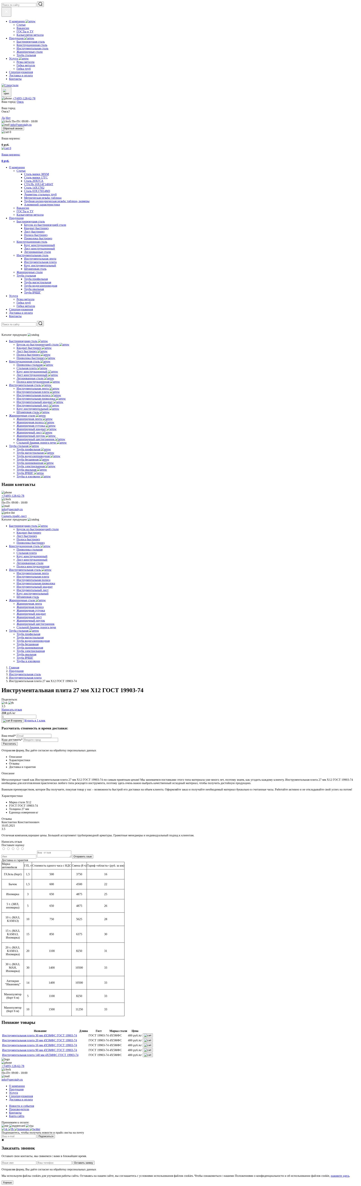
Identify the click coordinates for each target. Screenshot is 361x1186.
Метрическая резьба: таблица (42, 197)
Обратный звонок (13, 128)
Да (3, 118)
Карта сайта (16, 1116)
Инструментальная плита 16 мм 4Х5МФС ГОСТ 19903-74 (39, 1045)
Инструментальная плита (40, 262)
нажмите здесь (340, 1175)
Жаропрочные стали (30, 272)
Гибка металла (26, 306)
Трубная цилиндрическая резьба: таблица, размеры (56, 201)
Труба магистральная (37, 282)
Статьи (21, 170)
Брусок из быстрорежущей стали (45, 224)
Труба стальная (26, 275)
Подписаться (46, 1136)
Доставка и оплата (21, 312)
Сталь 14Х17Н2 (34, 187)
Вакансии (23, 208)
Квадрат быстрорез (36, 228)
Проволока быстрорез (38, 238)
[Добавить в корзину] (148, 1035)
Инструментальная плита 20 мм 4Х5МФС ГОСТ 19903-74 (39, 1040)
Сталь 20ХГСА (33, 180)
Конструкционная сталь (32, 241)
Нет (8, 118)
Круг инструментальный (40, 265)
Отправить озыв (83, 856)
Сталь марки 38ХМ (36, 174)
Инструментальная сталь (32, 255)
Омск (20, 101)
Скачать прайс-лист (14, 516)
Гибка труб (24, 302)
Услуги (13, 295)
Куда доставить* (12, 739)
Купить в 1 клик (34, 720)
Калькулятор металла (30, 214)
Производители (19, 1109)
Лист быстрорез (34, 231)
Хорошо (7, 1182)
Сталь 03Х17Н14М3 (37, 191)
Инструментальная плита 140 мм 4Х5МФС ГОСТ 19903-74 (40, 1055)
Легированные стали (37, 251)
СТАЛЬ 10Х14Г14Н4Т (38, 184)
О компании (17, 167)
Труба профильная (36, 279)
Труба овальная (34, 289)
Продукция (16, 218)
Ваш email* (9, 735)
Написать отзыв (12, 709)
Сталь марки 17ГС (36, 177)
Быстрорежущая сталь (31, 221)
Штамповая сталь (35, 268)
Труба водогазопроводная (40, 285)
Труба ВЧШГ (32, 292)
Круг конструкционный (39, 245)
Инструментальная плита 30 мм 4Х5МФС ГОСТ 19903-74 (39, 1035)
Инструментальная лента (40, 258)
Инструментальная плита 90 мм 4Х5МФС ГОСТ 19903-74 (39, 1050)
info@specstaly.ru (21, 124)
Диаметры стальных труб (40, 194)
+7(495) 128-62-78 (24, 98)
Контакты (15, 316)
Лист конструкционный (39, 248)
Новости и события (21, 1105)
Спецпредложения (21, 309)
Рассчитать (9, 743)
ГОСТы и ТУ (25, 211)
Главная (14, 667)
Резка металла (25, 299)
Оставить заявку (83, 1162)
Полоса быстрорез (35, 235)
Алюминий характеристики (42, 204)
